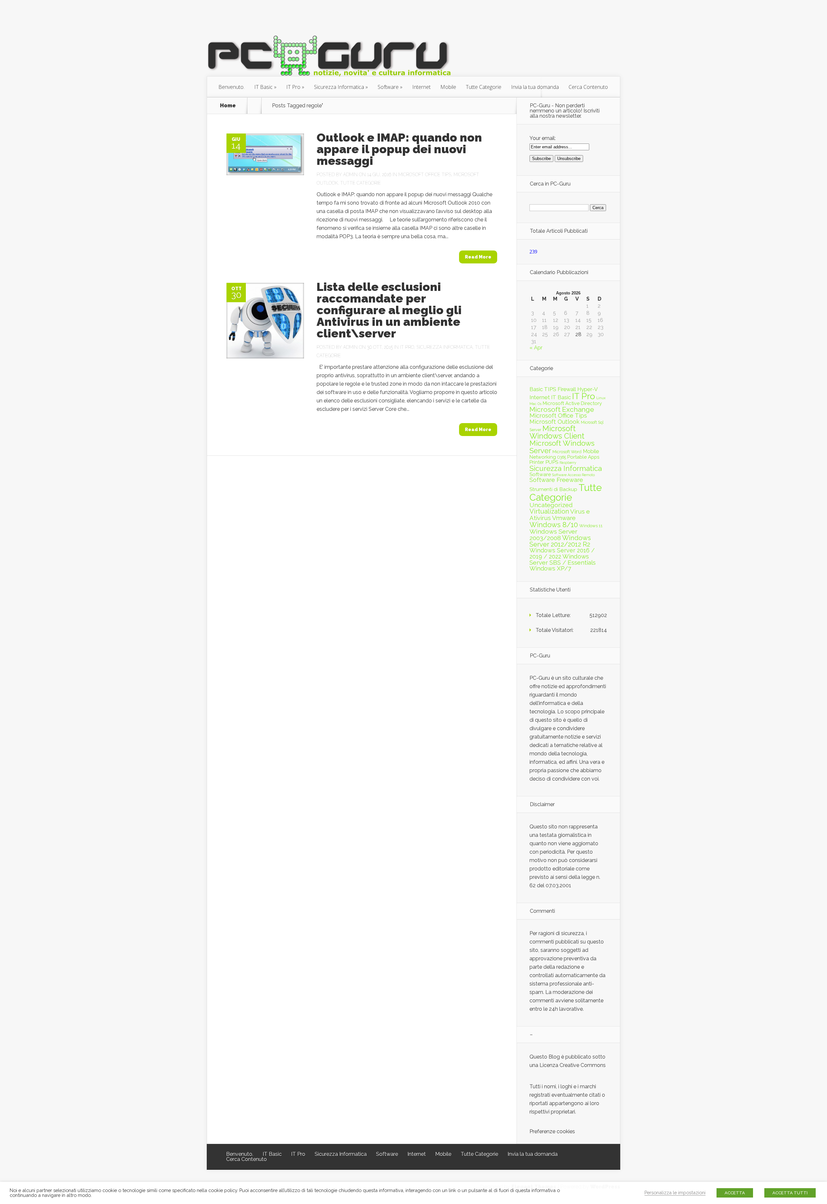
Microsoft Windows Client (556, 432)
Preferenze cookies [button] (552, 1131)
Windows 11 (590, 525)
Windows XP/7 (550, 568)
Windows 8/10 (553, 524)
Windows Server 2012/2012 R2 (560, 541)
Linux (600, 398)
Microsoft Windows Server (561, 447)
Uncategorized (551, 505)
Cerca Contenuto (588, 87)
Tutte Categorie (483, 87)
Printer (536, 462)
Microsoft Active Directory (572, 403)
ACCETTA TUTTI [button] (790, 1192)
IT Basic (263, 87)
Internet (421, 87)
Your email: (542, 138)
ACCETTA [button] (735, 1192)
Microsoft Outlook (554, 421)
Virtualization (549, 511)
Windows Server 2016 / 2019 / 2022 (562, 553)
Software (388, 87)
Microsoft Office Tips (424, 174)
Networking (542, 457)
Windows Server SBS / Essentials (562, 559)
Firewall (567, 389)
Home (228, 105)
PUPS (551, 462)
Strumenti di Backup (553, 489)
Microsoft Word (566, 451)
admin (350, 174)
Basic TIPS (542, 389)
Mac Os (535, 404)
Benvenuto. (231, 87)
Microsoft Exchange (561, 409)
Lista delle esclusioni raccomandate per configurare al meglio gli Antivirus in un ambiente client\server (389, 310)
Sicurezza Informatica (339, 87)
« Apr (535, 348)
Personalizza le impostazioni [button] (675, 1192)
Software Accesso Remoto (573, 475)
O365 (561, 457)
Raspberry (568, 462)
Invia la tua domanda (535, 87)
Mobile (448, 87)
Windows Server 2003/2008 (553, 535)
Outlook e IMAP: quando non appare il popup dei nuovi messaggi (399, 149)
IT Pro (293, 87)
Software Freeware (556, 479)
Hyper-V (587, 389)
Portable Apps (583, 457)
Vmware (564, 517)
